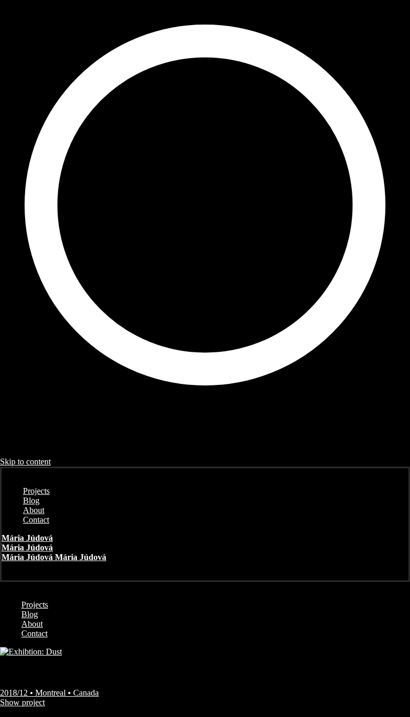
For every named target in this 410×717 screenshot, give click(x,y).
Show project (22, 702)
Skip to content (25, 461)
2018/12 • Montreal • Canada (49, 692)
